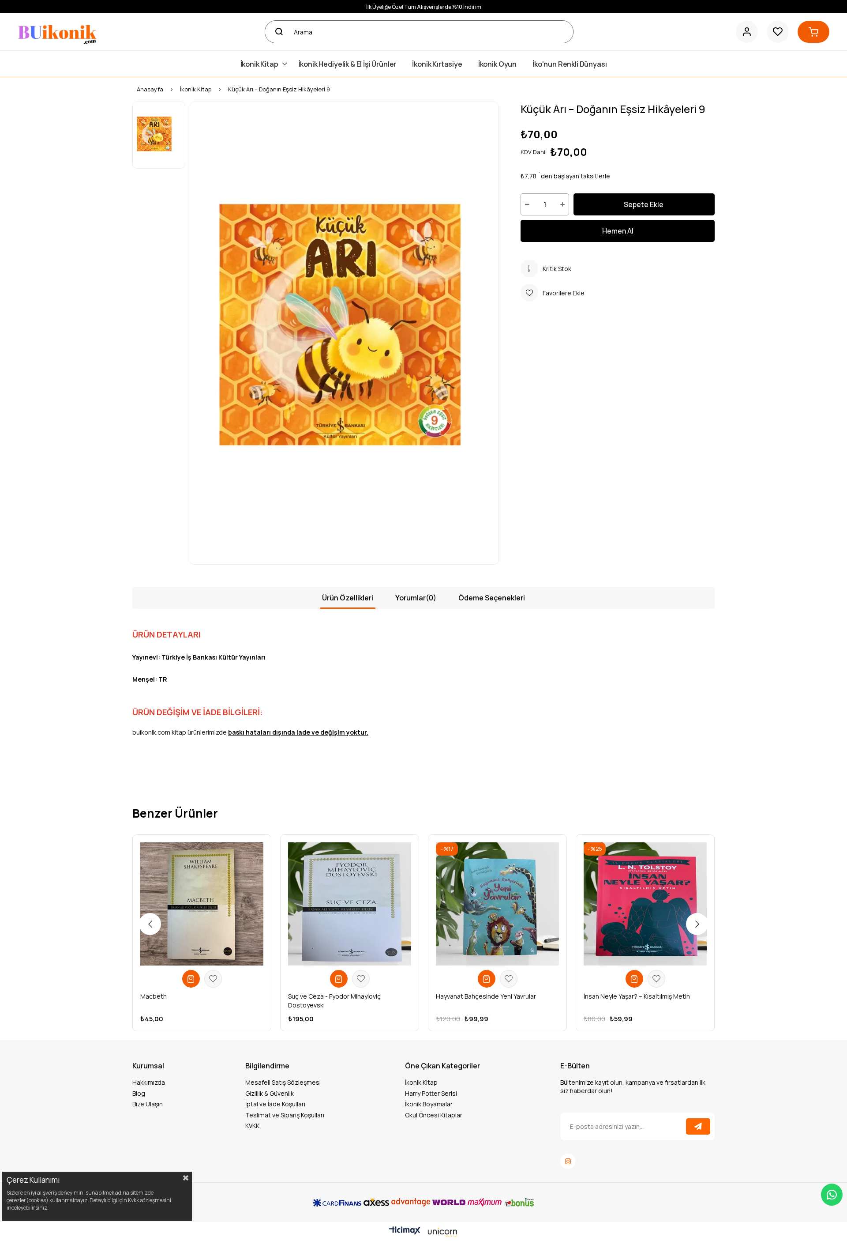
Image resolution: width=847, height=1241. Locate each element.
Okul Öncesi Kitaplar (433, 1115)
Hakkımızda (148, 1082)
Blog (138, 1093)
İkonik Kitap (421, 1082)
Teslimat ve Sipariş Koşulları (284, 1115)
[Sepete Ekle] (191, 979)
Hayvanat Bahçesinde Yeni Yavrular (486, 996)
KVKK (252, 1125)
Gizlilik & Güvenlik (269, 1093)
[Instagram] (568, 1161)
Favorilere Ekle (213, 979)
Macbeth (153, 996)
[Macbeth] (201, 904)
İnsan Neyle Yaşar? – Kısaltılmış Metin (637, 996)
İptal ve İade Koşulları (275, 1104)
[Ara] (276, 32)
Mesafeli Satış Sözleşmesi (283, 1082)
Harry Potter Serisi (431, 1093)
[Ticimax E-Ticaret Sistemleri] (423, 1232)
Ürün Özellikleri (347, 598)
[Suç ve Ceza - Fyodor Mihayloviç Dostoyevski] (349, 904)
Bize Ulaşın (147, 1104)
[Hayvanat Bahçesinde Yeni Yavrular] (497, 904)
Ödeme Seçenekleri (491, 598)
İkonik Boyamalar (429, 1104)
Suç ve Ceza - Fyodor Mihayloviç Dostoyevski (334, 1000)
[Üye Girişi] (747, 32)
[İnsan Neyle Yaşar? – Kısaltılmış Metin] (645, 904)
